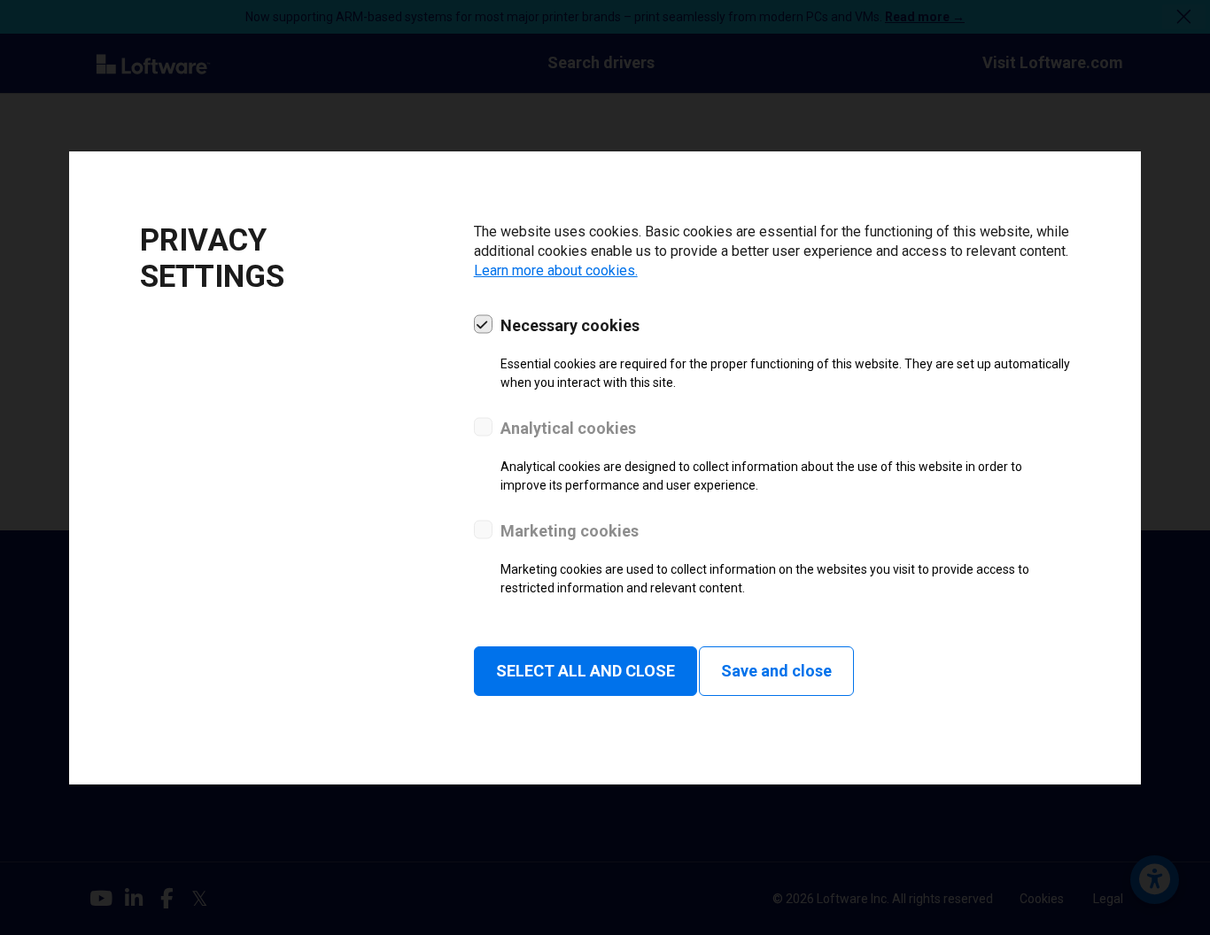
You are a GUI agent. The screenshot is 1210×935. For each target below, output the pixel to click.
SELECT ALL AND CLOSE (585, 670)
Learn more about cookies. (556, 270)
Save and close (776, 670)
